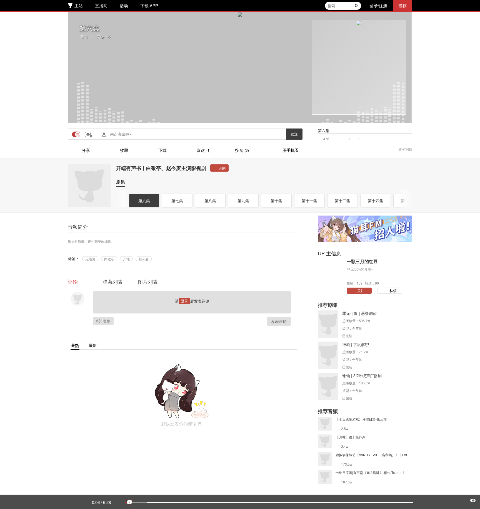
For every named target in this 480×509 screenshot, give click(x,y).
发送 (294, 134)
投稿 (402, 5)
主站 (78, 5)
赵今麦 (144, 258)
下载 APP (149, 5)
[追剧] (219, 168)
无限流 (90, 258)
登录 (184, 300)
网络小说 (104, 36)
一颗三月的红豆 (362, 261)
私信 (393, 290)
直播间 (101, 5)
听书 (84, 36)
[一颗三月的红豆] (331, 272)
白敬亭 (109, 258)
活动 (124, 5)
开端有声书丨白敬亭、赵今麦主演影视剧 (161, 168)
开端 (126, 258)
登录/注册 (378, 5)
